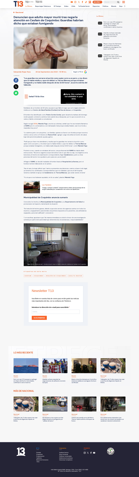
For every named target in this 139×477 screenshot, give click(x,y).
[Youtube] (94, 453)
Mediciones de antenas (66, 458)
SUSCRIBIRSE (39, 318)
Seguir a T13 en (78, 72)
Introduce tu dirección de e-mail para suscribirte (50, 307)
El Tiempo (57, 6)
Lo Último (28, 6)
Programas (39, 454)
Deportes (96, 6)
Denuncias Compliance (65, 460)
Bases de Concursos (42, 460)
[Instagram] (85, 453)
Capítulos (39, 458)
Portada (38, 452)
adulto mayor (75, 276)
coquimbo (39, 276)
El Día (36, 124)
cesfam (28, 276)
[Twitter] (88, 453)
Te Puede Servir (84, 6)
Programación (40, 456)
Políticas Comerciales (65, 456)
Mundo (113, 6)
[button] (124, 6)
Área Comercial (63, 454)
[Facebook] (91, 453)
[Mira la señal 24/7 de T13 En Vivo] (97, 2)
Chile (73, 6)
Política (105, 6)
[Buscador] (118, 2)
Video (66, 6)
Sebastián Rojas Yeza (22, 72)
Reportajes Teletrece (43, 6)
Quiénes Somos (63, 452)
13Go (37, 461)
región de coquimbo (56, 276)
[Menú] (123, 2)
